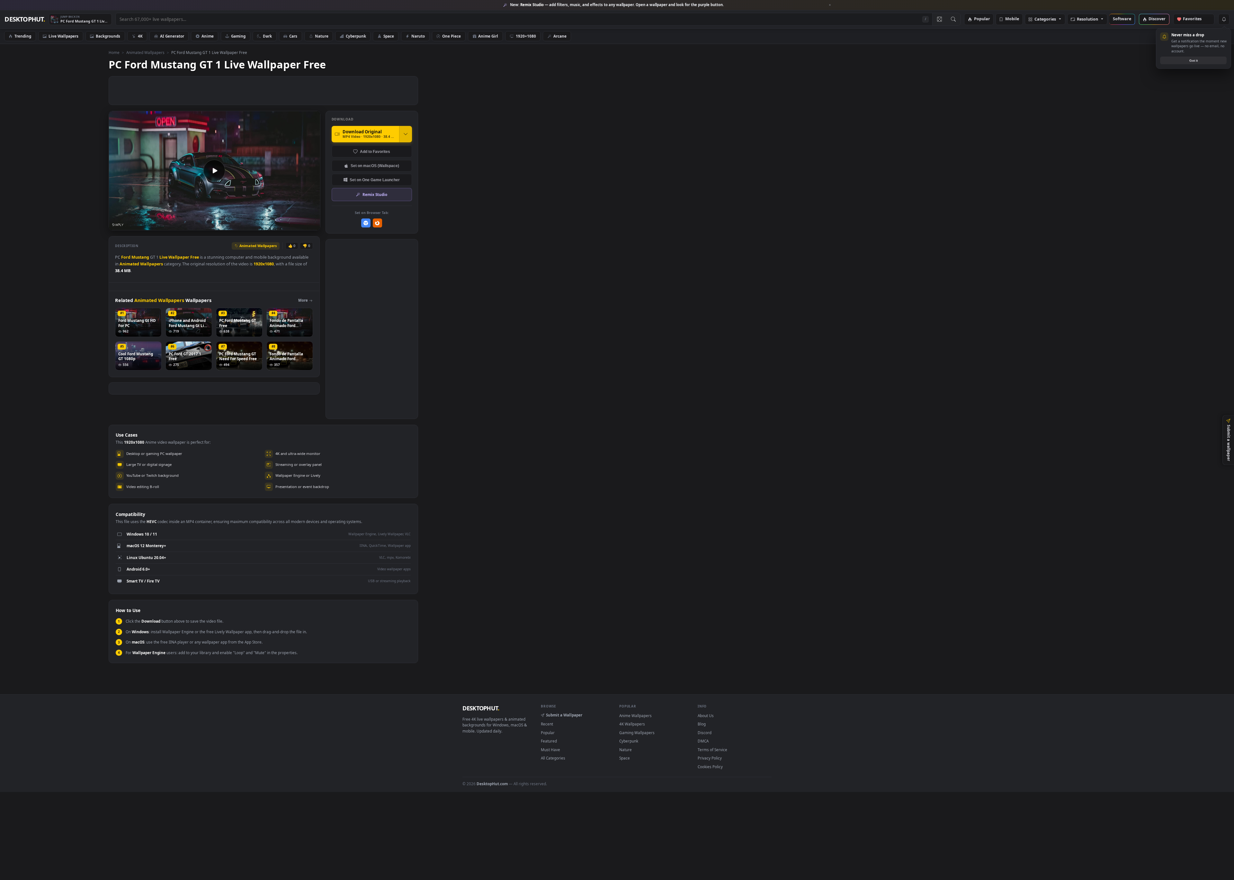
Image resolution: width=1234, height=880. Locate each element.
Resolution (1087, 19)
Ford (125, 257)
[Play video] (214, 171)
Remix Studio (374, 194)
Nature (321, 36)
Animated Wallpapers (145, 52)
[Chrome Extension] (366, 223)
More (303, 300)
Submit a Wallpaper (564, 714)
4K (140, 36)
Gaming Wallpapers (637, 732)
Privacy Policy (710, 757)
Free (194, 257)
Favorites (1195, 19)
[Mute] (277, 225)
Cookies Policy (710, 766)
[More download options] (405, 134)
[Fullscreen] (312, 225)
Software (1122, 19)
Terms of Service (712, 749)
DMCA (703, 740)
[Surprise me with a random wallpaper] (939, 19)
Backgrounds (108, 36)
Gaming (238, 36)
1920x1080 (264, 264)
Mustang (140, 257)
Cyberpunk (356, 36)
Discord (704, 732)
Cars (293, 36)
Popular (982, 19)
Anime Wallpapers (635, 715)
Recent (547, 723)
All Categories (553, 757)
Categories (1045, 19)
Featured (549, 740)
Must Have (550, 749)
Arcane (560, 36)
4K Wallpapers (632, 723)
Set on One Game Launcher (375, 180)
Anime (207, 36)
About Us (706, 715)
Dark (267, 36)
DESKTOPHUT (480, 708)
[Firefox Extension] (377, 223)
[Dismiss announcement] (830, 5)
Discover (1157, 19)
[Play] (117, 225)
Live (163, 257)
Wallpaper (178, 257)
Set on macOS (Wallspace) (375, 166)
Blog (702, 723)
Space (388, 36)
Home (114, 52)
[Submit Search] (953, 19)
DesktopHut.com (492, 783)
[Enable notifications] (1223, 19)
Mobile (1012, 19)
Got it (1193, 60)
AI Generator (172, 36)
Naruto (418, 36)
